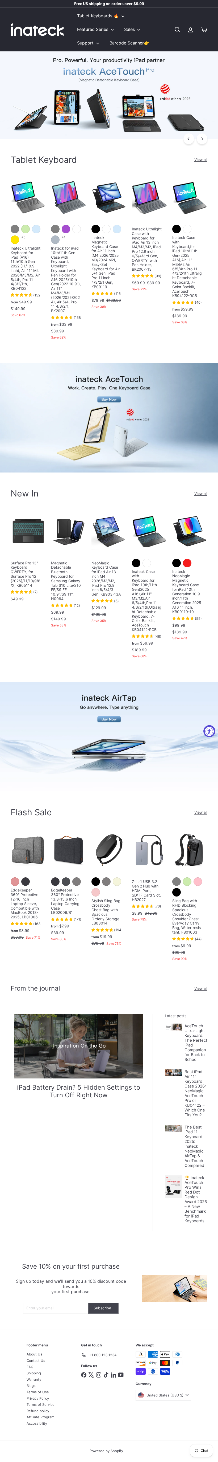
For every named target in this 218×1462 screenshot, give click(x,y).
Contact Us (36, 1360)
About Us (34, 1354)
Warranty (34, 1379)
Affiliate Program (40, 1417)
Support (86, 43)
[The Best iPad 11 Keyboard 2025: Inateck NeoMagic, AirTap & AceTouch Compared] (173, 1128)
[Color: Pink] (198, 881)
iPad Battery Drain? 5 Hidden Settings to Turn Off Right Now (78, 1091)
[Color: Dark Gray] (66, 881)
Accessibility (37, 1423)
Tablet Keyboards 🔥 (98, 15)
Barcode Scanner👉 (129, 43)
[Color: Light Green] (25, 229)
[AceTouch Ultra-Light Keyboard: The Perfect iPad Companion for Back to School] (173, 1027)
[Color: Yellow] (15, 239)
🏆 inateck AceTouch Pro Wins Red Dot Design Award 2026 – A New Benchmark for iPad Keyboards (196, 1199)
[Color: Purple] (66, 229)
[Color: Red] (187, 563)
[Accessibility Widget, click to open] (209, 731)
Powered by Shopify (106, 1451)
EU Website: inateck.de (109, 4)
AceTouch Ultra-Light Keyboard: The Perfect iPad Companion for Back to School (196, 1043)
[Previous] (188, 138)
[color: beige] (117, 881)
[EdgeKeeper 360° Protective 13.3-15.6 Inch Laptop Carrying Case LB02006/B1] (68, 887)
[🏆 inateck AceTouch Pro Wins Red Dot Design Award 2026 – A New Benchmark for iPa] (173, 1186)
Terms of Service (40, 1404)
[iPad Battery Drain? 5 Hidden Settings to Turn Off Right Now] (78, 1046)
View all (200, 159)
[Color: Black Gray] (25, 881)
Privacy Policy (38, 1398)
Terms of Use (38, 1392)
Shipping (34, 1373)
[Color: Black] (95, 229)
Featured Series (93, 29)
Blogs (31, 1385)
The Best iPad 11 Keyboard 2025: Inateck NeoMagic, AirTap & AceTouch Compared (194, 1146)
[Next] (202, 138)
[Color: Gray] (15, 229)
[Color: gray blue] (55, 239)
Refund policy (38, 1411)
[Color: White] (76, 229)
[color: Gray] (106, 881)
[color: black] (95, 881)
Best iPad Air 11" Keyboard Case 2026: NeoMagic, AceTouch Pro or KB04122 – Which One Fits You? (195, 1093)
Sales (130, 29)
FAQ (30, 1367)
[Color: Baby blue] (36, 229)
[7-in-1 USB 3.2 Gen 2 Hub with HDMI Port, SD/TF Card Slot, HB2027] (149, 877)
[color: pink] (95, 892)
